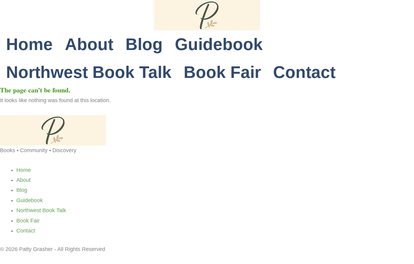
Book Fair (222, 72)
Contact (304, 72)
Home (29, 44)
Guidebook (219, 44)
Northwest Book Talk (89, 72)
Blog (144, 44)
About (89, 44)
